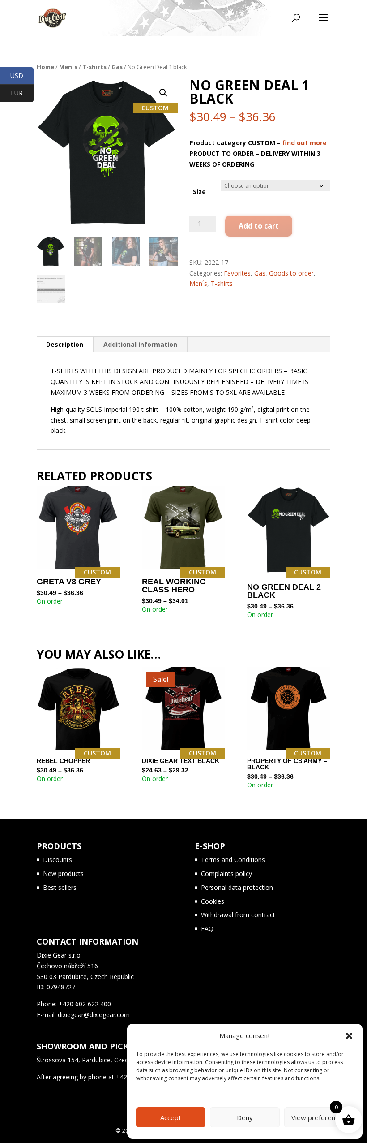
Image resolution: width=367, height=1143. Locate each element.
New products (63, 873)
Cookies (212, 901)
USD (22, 75)
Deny (245, 1117)
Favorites (237, 273)
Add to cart (259, 226)
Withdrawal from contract (238, 914)
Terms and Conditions (233, 859)
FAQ (207, 928)
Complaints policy (226, 873)
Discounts (57, 859)
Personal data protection (237, 887)
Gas (117, 67)
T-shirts (94, 67)
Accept (170, 1117)
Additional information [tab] (140, 344)
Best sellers (60, 887)
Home (45, 67)
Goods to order (291, 273)
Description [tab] (64, 344)
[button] (349, 1035)
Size (199, 191)
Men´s (68, 67)
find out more (304, 142)
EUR (22, 93)
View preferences (318, 1117)
